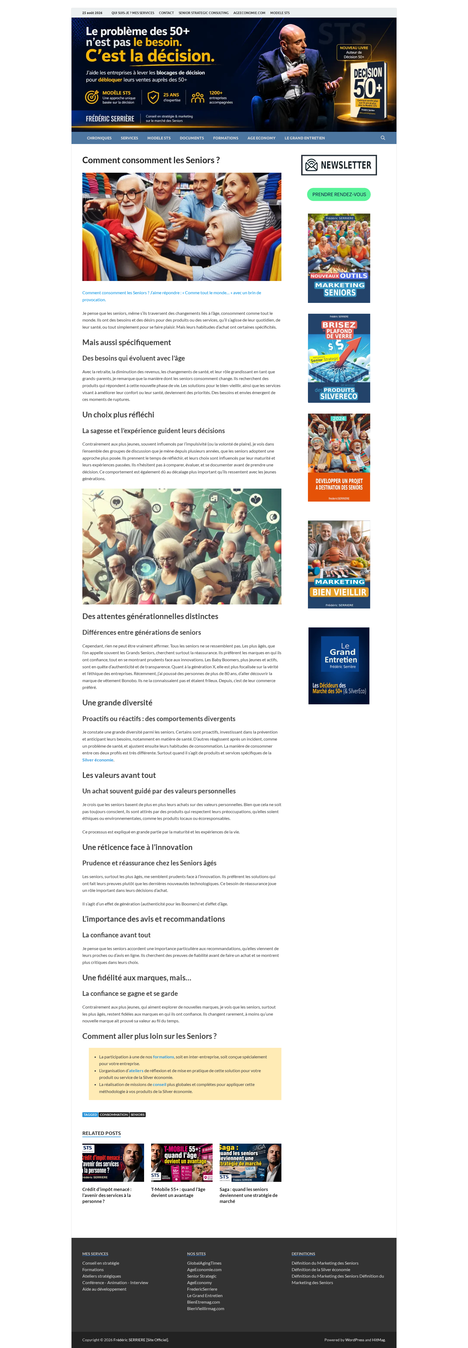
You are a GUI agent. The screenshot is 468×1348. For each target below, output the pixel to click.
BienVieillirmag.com (205, 1308)
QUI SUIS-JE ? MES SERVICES (133, 13)
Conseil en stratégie (100, 1262)
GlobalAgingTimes (204, 1262)
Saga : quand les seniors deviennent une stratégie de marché (249, 1195)
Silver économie (97, 759)
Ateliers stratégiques (101, 1275)
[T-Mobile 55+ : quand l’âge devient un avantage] (182, 1164)
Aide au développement (104, 1288)
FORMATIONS (225, 138)
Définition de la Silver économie (321, 1269)
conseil (159, 1084)
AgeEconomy (199, 1282)
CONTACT (166, 13)
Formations (93, 1269)
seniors (137, 1115)
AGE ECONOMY (261, 138)
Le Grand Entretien (205, 1295)
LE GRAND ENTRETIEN (305, 138)
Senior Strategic (201, 1275)
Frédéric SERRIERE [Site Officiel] (140, 1339)
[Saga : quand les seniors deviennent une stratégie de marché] (250, 1164)
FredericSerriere (202, 1288)
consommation (114, 1115)
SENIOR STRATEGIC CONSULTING (204, 13)
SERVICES (129, 138)
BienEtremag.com (203, 1301)
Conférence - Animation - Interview (115, 1282)
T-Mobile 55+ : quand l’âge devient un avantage (178, 1192)
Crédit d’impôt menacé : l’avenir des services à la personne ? (107, 1195)
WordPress (354, 1339)
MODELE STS (280, 13)
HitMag (378, 1339)
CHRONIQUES (99, 138)
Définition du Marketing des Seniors (325, 1262)
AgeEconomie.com (204, 1269)
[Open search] (383, 138)
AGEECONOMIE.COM (249, 13)
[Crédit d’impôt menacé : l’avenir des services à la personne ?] (113, 1164)
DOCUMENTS (192, 138)
